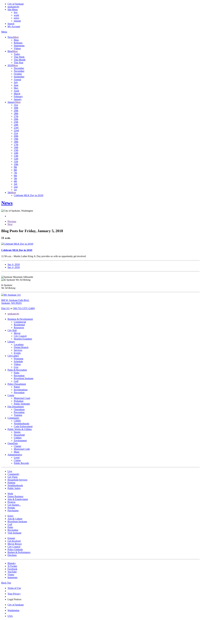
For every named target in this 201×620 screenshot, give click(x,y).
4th (15, 181)
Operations (19, 409)
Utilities (18, 437)
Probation (18, 401)
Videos (17, 48)
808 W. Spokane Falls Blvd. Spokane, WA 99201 (15, 301)
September (19, 76)
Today (17, 54)
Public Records (21, 463)
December (19, 68)
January (18, 99)
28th (16, 113)
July (16, 82)
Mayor (17, 333)
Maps (16, 451)
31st (16, 105)
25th (16, 122)
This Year (18, 62)
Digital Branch (21, 347)
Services (18, 350)
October (18, 74)
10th (16, 164)
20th (16, 136)
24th (16, 124)
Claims (17, 460)
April (16, 90)
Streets (17, 432)
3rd (15, 184)
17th (16, 144)
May (16, 88)
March (17, 93)
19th (16, 138)
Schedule (18, 361)
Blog (16, 40)
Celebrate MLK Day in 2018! (28, 195)
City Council (20, 336)
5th (15, 178)
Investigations (20, 389)
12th (16, 158)
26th (16, 119)
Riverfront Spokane (23, 378)
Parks (16, 372)
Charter (17, 446)
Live (16, 367)
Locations (19, 344)
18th (16, 141)
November (19, 71)
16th (16, 147)
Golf (16, 381)
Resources (19, 327)
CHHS (17, 420)
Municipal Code (22, 449)
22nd (16, 130)
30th (16, 107)
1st (15, 189)
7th (15, 172)
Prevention (19, 392)
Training (18, 415)
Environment (20, 440)
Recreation (19, 375)
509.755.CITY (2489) (24, 308)
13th (16, 155)
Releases (18, 42)
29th (16, 110)
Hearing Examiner (23, 338)
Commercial (20, 322)
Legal (16, 457)
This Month (19, 59)
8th (15, 170)
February (18, 96)
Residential (19, 324)
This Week (19, 57)
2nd (16, 187)
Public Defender (22, 403)
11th (16, 161)
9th (15, 167)
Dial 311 (5, 308)
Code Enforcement (23, 426)
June (16, 85)
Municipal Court (22, 398)
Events (17, 353)
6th (15, 175)
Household (19, 435)
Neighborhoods (21, 423)
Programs (18, 358)
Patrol (17, 386)
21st (16, 133)
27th (16, 116)
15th (16, 150)
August (17, 79)
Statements (19, 45)
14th (16, 153)
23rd (16, 127)
